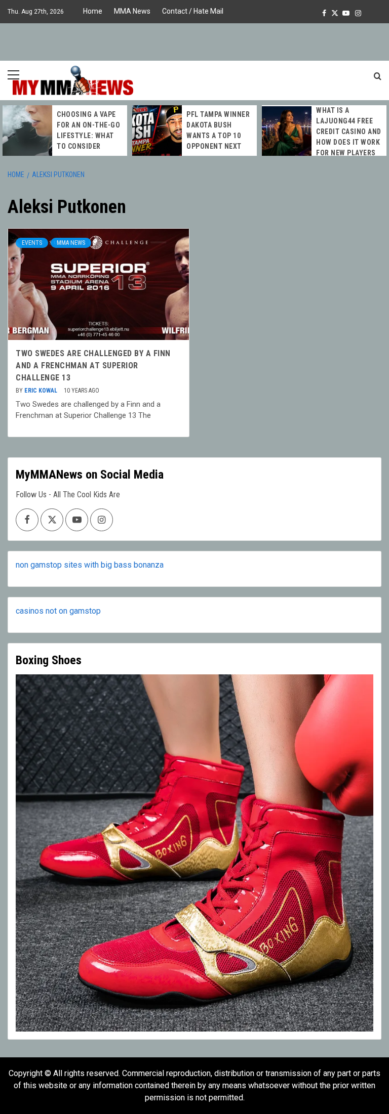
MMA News (132, 11)
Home (92, 11)
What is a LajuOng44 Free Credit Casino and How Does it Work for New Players (348, 131)
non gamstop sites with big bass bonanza (90, 565)
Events (32, 242)
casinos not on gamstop (58, 611)
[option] (65, 130)
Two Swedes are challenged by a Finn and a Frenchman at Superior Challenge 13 (93, 365)
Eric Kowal (41, 390)
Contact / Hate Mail (192, 11)
